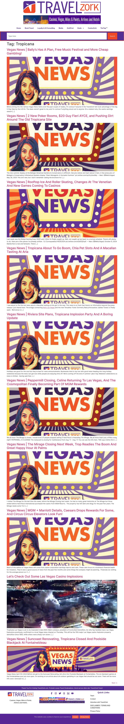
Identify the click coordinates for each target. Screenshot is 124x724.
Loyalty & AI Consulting (46, 28)
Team (92, 695)
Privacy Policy (95, 711)
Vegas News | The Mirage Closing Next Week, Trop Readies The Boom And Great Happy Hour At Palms (61, 446)
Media (61, 28)
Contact (93, 699)
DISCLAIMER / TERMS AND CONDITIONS (100, 707)
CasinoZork (92, 28)
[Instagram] (56, 693)
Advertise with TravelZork (99, 702)
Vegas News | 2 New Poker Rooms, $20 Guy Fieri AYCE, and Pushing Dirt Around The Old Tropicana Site (60, 117)
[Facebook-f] (51, 693)
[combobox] (57, 36)
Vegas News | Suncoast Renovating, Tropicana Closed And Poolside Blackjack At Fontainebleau (56, 640)
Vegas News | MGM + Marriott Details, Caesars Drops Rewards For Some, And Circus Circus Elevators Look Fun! (60, 512)
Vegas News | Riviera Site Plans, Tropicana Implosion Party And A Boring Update (60, 316)
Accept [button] (75, 717)
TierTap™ (104, 28)
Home (19, 28)
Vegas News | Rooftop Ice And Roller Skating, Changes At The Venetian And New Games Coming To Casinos (59, 183)
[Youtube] (72, 693)
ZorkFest (70, 28)
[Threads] (64, 693)
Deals (79, 28)
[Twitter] (60, 693)
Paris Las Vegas (49, 308)
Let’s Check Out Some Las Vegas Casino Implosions (45, 576)
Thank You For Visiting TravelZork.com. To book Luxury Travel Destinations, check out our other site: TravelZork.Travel (62, 688)
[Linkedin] (68, 693)
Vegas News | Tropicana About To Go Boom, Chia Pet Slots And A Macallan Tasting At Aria (61, 250)
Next (114, 683)
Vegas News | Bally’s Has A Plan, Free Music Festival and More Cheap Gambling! (57, 51)
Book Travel (29, 28)
